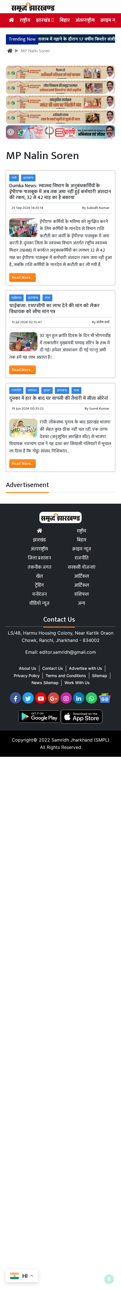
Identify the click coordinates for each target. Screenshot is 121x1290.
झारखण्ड (28, 177)
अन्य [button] (81, 603)
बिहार (65, 20)
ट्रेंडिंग (39, 585)
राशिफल (81, 594)
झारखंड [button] (43, 20)
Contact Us (52, 668)
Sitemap (99, 675)
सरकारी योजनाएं (81, 567)
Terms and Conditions (66, 675)
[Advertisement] (60, 1022)
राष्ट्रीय (25, 20)
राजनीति (16, 390)
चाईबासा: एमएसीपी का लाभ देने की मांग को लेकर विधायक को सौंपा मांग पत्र (54, 309)
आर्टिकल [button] (81, 585)
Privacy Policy (27, 675)
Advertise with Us (85, 668)
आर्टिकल (81, 576)
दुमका (47, 390)
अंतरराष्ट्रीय (85, 20)
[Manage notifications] (109, 1279)
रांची (14, 177)
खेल (39, 576)
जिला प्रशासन (39, 558)
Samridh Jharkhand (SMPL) (80, 740)
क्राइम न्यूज (110, 20)
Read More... (22, 277)
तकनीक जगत (39, 567)
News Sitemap (45, 682)
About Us (27, 668)
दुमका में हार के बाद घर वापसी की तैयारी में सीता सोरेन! (58, 398)
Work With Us (77, 682)
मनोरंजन (39, 594)
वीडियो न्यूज (39, 603)
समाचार (32, 390)
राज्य (47, 297)
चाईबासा (16, 297)
